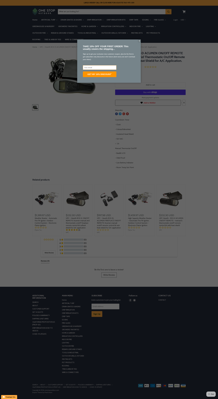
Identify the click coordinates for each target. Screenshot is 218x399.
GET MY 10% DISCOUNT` (99, 74)
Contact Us (10, 397)
